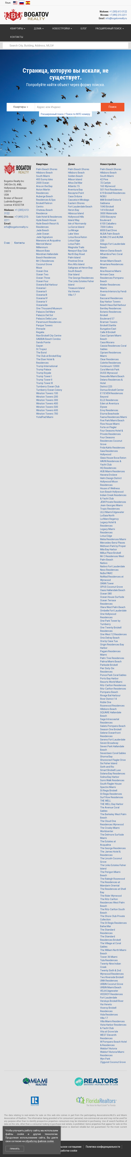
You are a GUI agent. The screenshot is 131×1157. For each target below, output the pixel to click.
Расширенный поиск (52, 114)
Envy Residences (109, 410)
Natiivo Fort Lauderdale (112, 566)
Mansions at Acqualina (48, 240)
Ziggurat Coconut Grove (113, 1062)
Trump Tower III (44, 383)
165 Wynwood (107, 186)
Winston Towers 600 (47, 410)
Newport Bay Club (77, 250)
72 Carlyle (105, 182)
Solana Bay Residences (112, 773)
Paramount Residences (48, 322)
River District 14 (108, 698)
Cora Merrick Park (109, 369)
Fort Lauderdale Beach (80, 206)
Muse (39, 267)
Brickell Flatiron (44, 203)
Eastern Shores (76, 203)
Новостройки (108, 164)
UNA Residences (109, 980)
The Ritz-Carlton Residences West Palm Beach (112, 902)
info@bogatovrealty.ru (116, 18)
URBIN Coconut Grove (111, 984)
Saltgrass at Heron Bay (80, 267)
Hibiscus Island (76, 213)
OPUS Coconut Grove (111, 586)
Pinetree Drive (75, 261)
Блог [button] (83, 28)
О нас (7, 242)
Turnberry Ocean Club (48, 386)
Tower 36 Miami (108, 957)
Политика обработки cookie (62, 1150)
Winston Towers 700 (47, 413)
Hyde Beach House (46, 220)
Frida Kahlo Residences (112, 447)
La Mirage (73, 230)
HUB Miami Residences (112, 471)
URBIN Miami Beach (110, 987)
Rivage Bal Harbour (110, 695)
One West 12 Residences (113, 634)
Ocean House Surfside (112, 597)
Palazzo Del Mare (45, 311)
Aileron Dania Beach (111, 250)
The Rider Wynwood (111, 895)
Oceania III (41, 294)
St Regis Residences (111, 794)
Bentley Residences (110, 308)
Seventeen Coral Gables (113, 753)
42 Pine (104, 179)
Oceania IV (42, 298)
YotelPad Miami (44, 417)
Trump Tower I (44, 376)
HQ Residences (108, 468)
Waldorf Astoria (108, 1048)
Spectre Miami (108, 787)
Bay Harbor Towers (110, 301)
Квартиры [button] (17, 28)
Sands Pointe (43, 342)
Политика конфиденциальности (103, 1146)
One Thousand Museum (49, 308)
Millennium (42, 247)
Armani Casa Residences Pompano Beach (112, 278)
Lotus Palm (74, 244)
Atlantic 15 (74, 186)
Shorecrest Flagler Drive (113, 760)
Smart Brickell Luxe (110, 770)
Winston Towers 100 (47, 393)
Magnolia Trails (76, 247)
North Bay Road (76, 254)
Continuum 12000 (109, 366)
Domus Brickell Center (112, 390)
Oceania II (41, 291)
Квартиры (42, 164)
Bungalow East (108, 328)
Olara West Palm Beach (112, 607)
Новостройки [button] (61, 28)
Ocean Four (42, 281)
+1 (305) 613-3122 (118, 11)
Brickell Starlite (108, 325)
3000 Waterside (108, 213)
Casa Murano (107, 342)
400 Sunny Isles (44, 179)
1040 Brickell (107, 206)
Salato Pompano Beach (113, 726)
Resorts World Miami (111, 682)
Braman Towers (108, 322)
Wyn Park (105, 1058)
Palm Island (74, 257)
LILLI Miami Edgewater (112, 512)
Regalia (40, 332)
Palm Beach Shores (46, 169)
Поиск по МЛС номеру (78, 114)
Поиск (112, 106)
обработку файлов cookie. (39, 1141)
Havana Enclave (108, 474)
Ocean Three (43, 278)
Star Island (73, 274)
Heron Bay (73, 210)
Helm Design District (111, 478)
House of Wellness (110, 488)
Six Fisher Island (108, 763)
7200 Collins (106, 227)
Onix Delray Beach (110, 637)
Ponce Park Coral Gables (113, 675)
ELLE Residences (109, 400)
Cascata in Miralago (78, 199)
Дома (71, 164)
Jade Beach (42, 230)
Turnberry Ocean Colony (49, 390)
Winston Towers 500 (47, 407)
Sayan (39, 345)
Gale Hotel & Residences (49, 216)
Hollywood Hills (76, 216)
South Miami (43, 176)
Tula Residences (109, 960)
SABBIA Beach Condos (48, 339)
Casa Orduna (75, 196)
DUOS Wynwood (109, 373)
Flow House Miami (110, 424)
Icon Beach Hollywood (111, 491)
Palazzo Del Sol (44, 315)
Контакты (19, 242)
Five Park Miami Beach (112, 420)
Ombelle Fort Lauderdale (113, 610)
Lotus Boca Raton (77, 237)
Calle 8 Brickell (107, 332)
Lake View (73, 233)
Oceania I (41, 288)
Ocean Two (42, 274)
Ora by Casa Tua (109, 641)
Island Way (73, 220)
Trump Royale (43, 373)
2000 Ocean (42, 182)
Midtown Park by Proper (113, 546)
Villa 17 (72, 294)
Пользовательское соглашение (64, 1146)
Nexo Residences (109, 569)
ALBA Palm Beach (110, 233)
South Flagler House (111, 783)
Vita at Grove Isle (109, 1031)
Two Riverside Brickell (111, 977)
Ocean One (42, 271)
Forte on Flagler (108, 427)
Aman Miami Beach (110, 261)
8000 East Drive (108, 230)
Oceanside (42, 305)
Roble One (105, 702)
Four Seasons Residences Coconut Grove (111, 441)
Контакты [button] (16, 37)
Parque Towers (44, 325)
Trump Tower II (44, 379)
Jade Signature (44, 237)
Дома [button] (37, 28)
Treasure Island (76, 288)
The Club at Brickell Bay (48, 356)
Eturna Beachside (109, 413)
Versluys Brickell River (111, 1001)
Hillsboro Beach (44, 172)
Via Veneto (74, 291)
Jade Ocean (42, 233)
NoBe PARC (106, 573)
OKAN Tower (107, 583)
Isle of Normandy (77, 223)
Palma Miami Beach (111, 661)
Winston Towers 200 (47, 396)
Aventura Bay (75, 189)
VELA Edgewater (109, 990)
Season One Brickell (110, 729)
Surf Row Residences (111, 797)
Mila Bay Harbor (108, 549)
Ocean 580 (106, 593)
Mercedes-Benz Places (112, 542)
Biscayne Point (76, 193)
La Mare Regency (109, 519)
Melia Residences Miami (113, 539)
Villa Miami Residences (112, 1021)
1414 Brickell (107, 210)
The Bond (41, 352)
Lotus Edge (74, 240)
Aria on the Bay (44, 186)
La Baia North (107, 515)
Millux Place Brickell (110, 553)
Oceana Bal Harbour (47, 284)
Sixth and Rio (107, 766)
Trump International (46, 366)
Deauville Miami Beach (112, 376)
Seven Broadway (109, 743)
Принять (15, 1148)
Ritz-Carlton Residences (113, 685)
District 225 (106, 386)
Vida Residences (109, 1014)
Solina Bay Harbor (109, 777)
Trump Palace (43, 369)
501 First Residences (111, 189)
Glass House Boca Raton (113, 457)
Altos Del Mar (75, 182)
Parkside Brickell (109, 665)
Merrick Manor (44, 244)
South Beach (75, 271)
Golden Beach (75, 176)
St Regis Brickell (108, 790)
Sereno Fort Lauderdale (112, 739)
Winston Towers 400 (47, 403)
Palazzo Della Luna (46, 318)
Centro (39, 206)
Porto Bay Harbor (109, 678)
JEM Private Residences (113, 502)
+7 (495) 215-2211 (118, 15)
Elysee (103, 407)
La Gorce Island (76, 227)
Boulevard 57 (107, 318)
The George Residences (81, 278)
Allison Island (75, 179)
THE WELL (105, 800)
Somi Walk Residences (112, 780)
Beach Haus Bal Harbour (113, 305)
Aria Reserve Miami (110, 271)
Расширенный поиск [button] (108, 28)
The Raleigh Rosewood (112, 878)
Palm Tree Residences (112, 658)
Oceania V (41, 301)
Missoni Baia (43, 250)
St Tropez (41, 349)
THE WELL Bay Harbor (111, 804)
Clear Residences (109, 359)
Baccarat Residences (111, 298)
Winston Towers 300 (47, 400)
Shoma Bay (106, 756)
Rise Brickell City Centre (48, 335)
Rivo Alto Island (76, 264)
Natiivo (103, 563)
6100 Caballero (108, 223)
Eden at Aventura (109, 403)
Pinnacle (40, 328)
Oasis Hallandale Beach (112, 590)
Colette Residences (110, 362)
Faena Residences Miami (113, 417)
